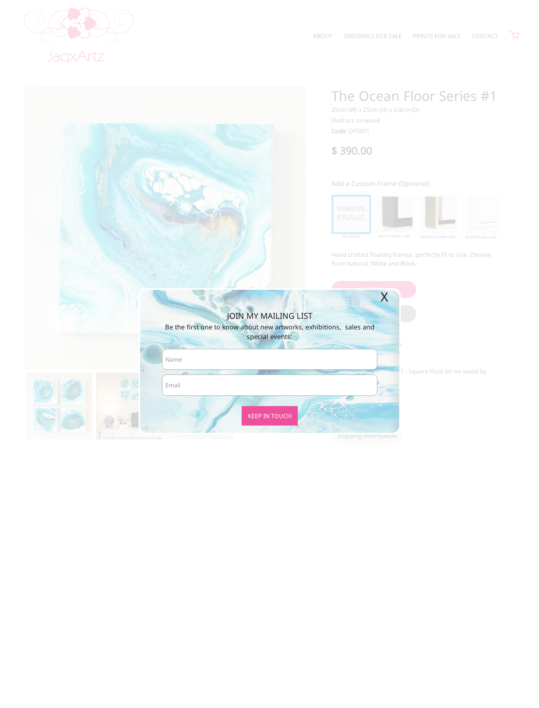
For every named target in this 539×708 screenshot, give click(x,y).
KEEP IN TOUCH (270, 416)
